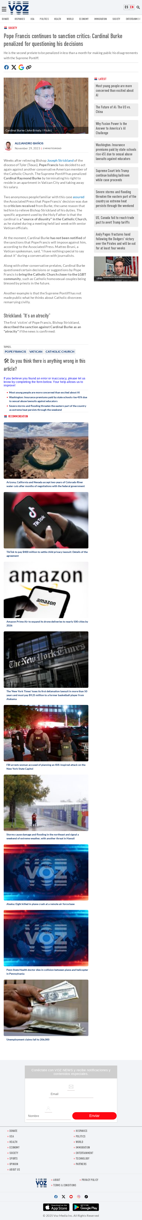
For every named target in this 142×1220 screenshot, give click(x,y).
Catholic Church (60, 351)
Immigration (100, 19)
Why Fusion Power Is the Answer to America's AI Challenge (111, 128)
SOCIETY (116, 19)
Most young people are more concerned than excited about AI (44, 392)
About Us (14, 1170)
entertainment (133, 19)
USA (32, 19)
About (56, 1180)
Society (12, 28)
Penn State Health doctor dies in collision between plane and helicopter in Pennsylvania (47, 971)
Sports (13, 1158)
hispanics (20, 19)
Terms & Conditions (64, 1185)
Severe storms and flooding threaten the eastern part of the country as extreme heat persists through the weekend (47, 407)
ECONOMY (84, 19)
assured (78, 197)
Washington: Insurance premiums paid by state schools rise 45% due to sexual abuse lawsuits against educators (48, 399)
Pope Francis (15, 351)
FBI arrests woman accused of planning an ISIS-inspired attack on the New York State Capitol (45, 766)
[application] (116, 268)
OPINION (13, 1164)
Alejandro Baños (29, 143)
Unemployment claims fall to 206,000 (27, 1039)
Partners (81, 1164)
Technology (82, 1158)
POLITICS (44, 19)
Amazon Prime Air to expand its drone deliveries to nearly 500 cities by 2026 (47, 623)
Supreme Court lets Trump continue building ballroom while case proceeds (113, 175)
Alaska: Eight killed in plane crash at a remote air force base (40, 904)
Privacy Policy (90, 1180)
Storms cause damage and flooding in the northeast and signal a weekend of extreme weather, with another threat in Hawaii (42, 836)
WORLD (70, 19)
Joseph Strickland (60, 160)
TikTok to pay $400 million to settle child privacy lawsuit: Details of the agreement (47, 553)
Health (57, 19)
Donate (5, 19)
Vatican (36, 351)
